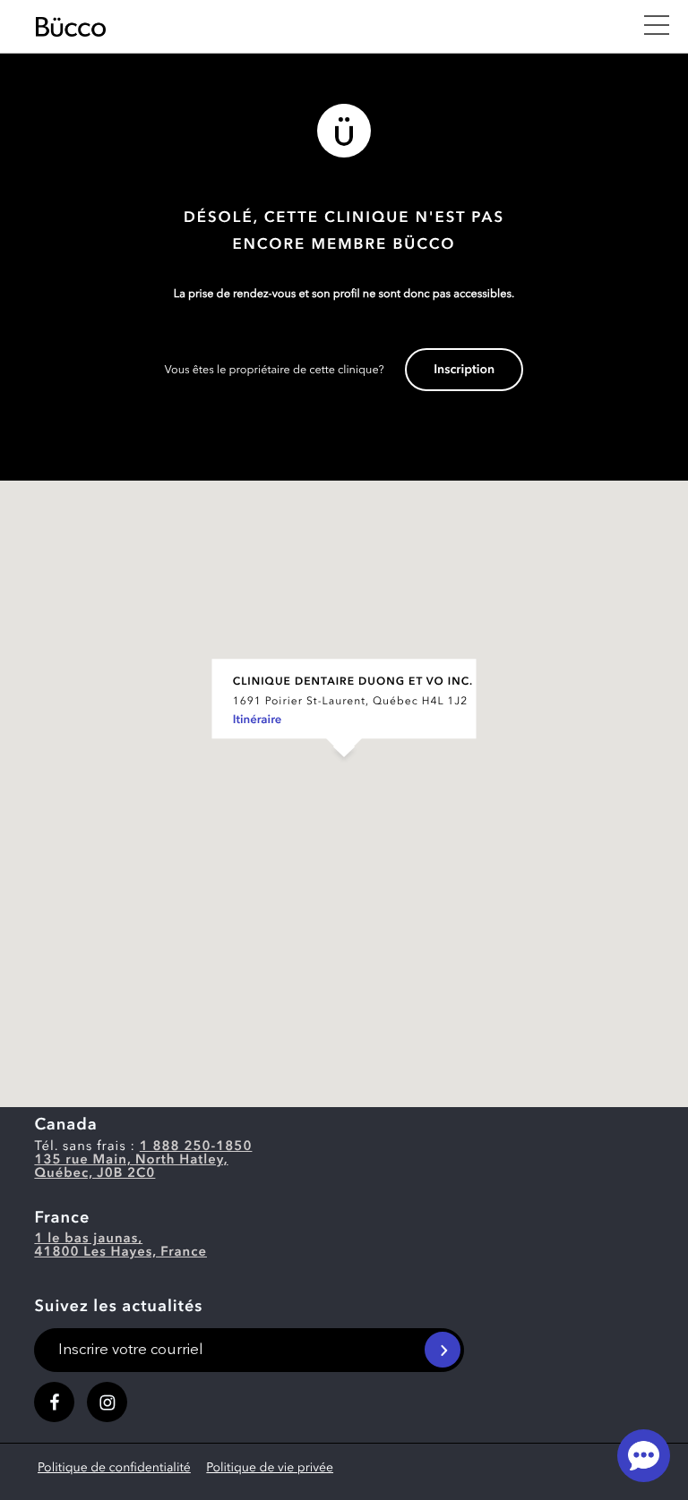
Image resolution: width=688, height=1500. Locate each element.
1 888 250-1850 (196, 1147)
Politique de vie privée (269, 1468)
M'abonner (442, 1350)
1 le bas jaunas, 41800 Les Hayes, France (120, 1245)
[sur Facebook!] (54, 1402)
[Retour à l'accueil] (330, 27)
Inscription (464, 370)
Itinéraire (257, 721)
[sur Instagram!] (107, 1402)
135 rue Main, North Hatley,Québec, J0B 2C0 (131, 1167)
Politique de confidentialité (114, 1468)
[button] (344, 775)
